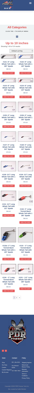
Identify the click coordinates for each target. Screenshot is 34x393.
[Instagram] (6, 351)
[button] (30, 3)
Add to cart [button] (9, 73)
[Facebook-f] (3, 351)
